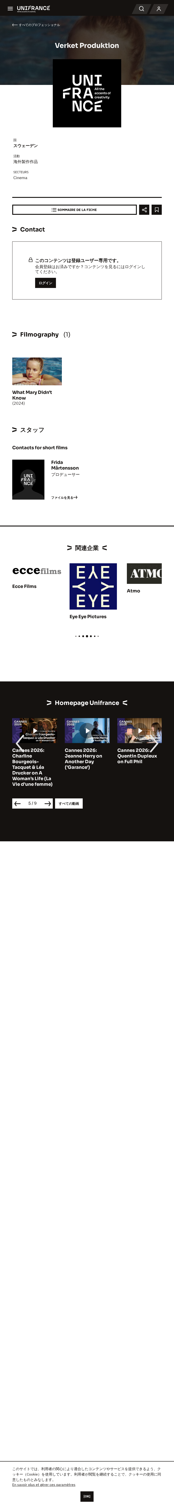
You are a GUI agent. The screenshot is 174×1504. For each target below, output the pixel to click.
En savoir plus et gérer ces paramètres (43, 1484)
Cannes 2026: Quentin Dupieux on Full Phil (137, 756)
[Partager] (144, 210)
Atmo (133, 591)
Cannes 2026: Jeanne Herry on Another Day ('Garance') (83, 759)
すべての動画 (69, 803)
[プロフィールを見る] (159, 9)
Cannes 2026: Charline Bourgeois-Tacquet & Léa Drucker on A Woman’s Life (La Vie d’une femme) (32, 767)
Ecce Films (24, 586)
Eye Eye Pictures (88, 617)
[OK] (87, 1496)
